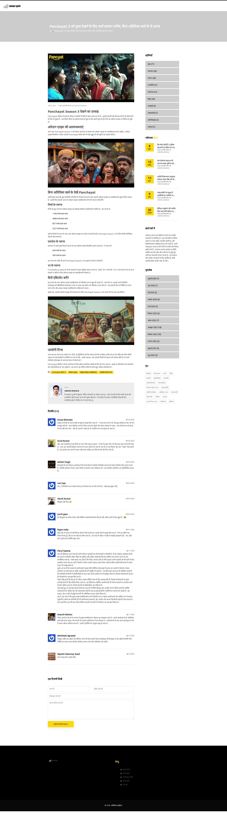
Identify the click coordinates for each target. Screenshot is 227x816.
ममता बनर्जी (174, 392)
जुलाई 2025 (153, 348)
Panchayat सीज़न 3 (59, 372)
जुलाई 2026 (153, 278)
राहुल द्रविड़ (165, 387)
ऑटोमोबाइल (153, 120)
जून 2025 (153, 355)
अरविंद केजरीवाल (151, 392)
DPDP (125, 784)
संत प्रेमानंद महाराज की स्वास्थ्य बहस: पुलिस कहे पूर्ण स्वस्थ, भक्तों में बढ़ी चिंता (166, 162)
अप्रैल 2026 (154, 299)
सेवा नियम (126, 773)
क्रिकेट (148, 373)
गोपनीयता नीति (128, 777)
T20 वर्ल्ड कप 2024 (151, 401)
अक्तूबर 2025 (154, 327)
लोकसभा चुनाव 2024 (152, 387)
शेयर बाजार (157, 373)
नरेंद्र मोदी (149, 397)
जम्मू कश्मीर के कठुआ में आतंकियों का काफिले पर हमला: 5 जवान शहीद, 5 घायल (165, 194)
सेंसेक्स (157, 397)
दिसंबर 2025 (154, 313)
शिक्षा (151, 99)
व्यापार (152, 78)
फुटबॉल (148, 378)
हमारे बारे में (126, 769)
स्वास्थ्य (165, 397)
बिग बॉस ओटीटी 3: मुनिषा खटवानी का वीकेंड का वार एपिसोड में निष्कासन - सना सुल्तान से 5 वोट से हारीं (166, 146)
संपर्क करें (126, 781)
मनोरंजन (152, 92)
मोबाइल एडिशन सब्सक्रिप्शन (88, 372)
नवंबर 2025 (153, 320)
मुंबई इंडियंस (157, 378)
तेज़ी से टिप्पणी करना (61, 724)
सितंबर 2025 (154, 334)
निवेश (171, 373)
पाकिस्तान (163, 401)
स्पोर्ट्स (151, 127)
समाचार (152, 71)
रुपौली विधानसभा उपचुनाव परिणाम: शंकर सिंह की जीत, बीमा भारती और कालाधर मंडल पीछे (166, 178)
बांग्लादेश (166, 378)
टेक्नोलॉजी (153, 113)
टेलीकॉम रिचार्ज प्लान (106, 372)
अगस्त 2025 (153, 341)
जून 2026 (153, 285)
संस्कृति (152, 106)
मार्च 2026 (153, 306)
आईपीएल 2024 (163, 392)
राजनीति (152, 85)
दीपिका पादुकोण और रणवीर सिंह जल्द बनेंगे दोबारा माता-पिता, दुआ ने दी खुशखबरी (166, 210)
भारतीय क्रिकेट (150, 383)
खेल (151, 64)
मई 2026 (152, 292)
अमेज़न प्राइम (73, 372)
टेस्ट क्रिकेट (161, 383)
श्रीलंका (171, 401)
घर (51, 31)
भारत (164, 373)
